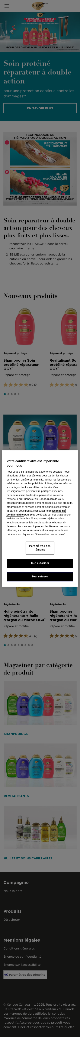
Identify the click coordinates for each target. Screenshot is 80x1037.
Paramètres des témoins (40, 548)
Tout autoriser (40, 563)
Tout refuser (40, 576)
